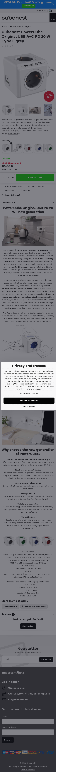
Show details (29, 407)
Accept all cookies (29, 401)
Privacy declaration (29, 393)
